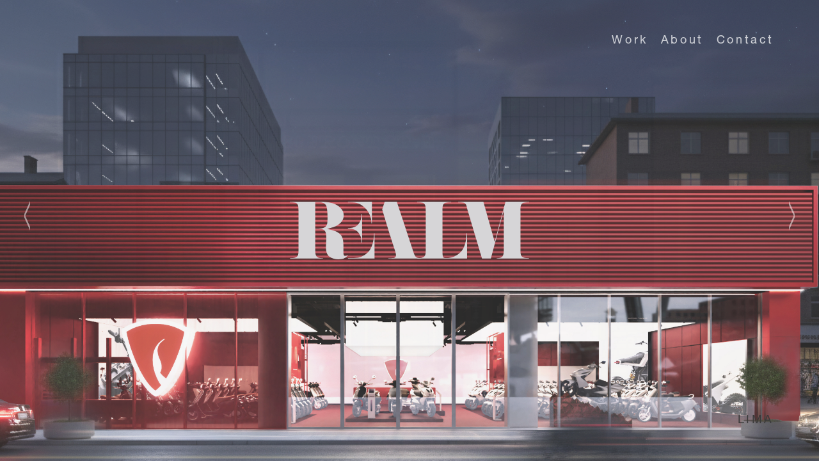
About (682, 41)
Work (630, 41)
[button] (35, 215)
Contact (745, 41)
